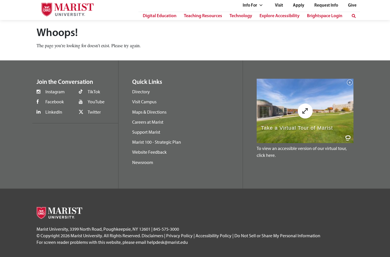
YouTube (96, 101)
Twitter (94, 112)
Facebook (54, 101)
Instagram (55, 91)
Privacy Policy (179, 235)
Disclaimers (152, 235)
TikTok (94, 91)
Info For (250, 5)
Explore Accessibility (279, 16)
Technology (241, 16)
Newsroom (142, 162)
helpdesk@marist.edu (167, 242)
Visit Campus (144, 101)
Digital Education (159, 16)
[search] (354, 16)
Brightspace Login (324, 16)
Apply (298, 5)
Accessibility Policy (214, 235)
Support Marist (146, 132)
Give (352, 5)
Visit (279, 5)
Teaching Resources (203, 16)
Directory (141, 91)
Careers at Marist (147, 122)
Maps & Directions (149, 112)
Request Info (326, 5)
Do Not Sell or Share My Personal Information (277, 235)
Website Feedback (149, 152)
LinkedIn (53, 112)
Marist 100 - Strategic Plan (156, 142)
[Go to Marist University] (64, 8)
